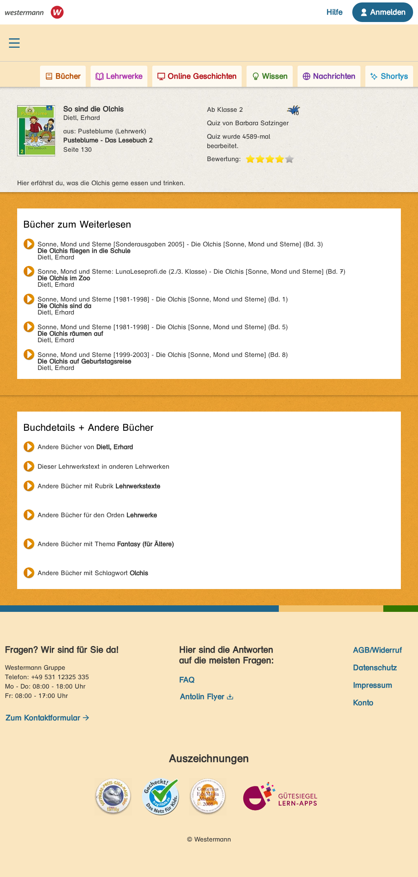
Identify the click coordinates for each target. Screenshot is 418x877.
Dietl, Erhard (180, 245)
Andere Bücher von (85, 447)
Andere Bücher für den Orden (97, 515)
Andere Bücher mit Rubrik (99, 486)
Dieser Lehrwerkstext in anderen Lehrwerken (103, 466)
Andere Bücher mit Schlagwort (93, 573)
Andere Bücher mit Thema (106, 544)
